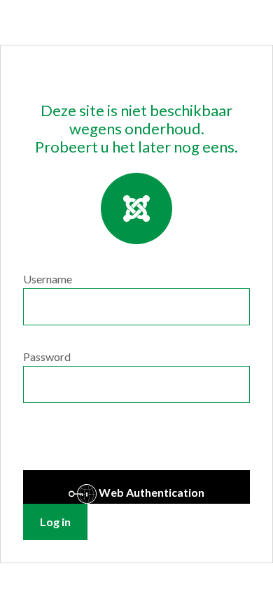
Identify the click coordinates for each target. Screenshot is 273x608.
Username (47, 278)
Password (47, 356)
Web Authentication (150, 492)
